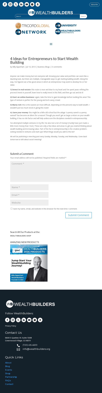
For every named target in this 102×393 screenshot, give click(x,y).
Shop (7, 373)
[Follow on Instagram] (10, 4)
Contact (9, 384)
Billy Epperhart (18, 67)
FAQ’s (8, 380)
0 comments (57, 67)
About (8, 363)
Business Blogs (43, 67)
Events (8, 370)
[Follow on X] (16, 4)
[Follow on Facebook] (5, 4)
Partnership (11, 377)
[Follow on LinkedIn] (21, 4)
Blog (7, 366)
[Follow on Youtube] (27, 4)
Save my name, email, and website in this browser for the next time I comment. (45, 209)
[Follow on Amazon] (37, 4)
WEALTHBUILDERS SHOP (20, 236)
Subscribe (94, 4)
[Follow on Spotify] (32, 4)
